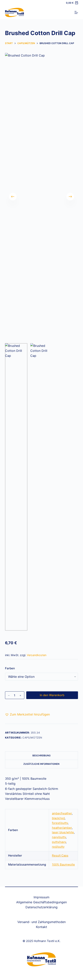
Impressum (41, 897)
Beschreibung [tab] (41, 755)
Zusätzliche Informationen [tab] (41, 763)
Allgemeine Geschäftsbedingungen (41, 902)
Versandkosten (36, 655)
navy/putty (59, 837)
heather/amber (62, 828)
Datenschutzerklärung (41, 907)
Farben (10, 668)
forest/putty (60, 823)
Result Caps (60, 855)
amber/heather (62, 813)
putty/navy (59, 842)
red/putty (58, 846)
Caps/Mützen (32, 737)
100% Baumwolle (63, 864)
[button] (27, 714)
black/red (58, 818)
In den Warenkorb (52, 695)
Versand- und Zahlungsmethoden (41, 922)
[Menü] (76, 12)
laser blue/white (63, 832)
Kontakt (41, 927)
